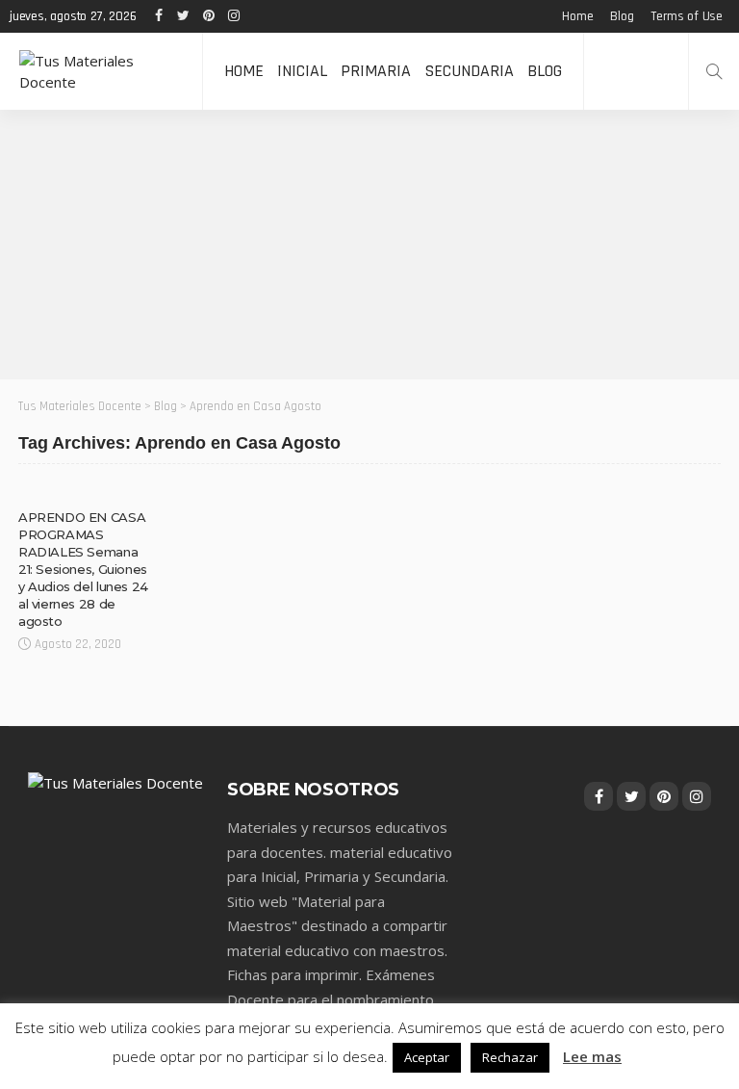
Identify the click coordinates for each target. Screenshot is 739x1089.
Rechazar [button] (510, 1057)
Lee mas (592, 1056)
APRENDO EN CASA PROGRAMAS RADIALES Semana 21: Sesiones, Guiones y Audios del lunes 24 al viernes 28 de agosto (83, 569)
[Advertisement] (369, 244)
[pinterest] (207, 16)
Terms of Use (686, 16)
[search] (714, 71)
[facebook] (157, 16)
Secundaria (469, 71)
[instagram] (232, 16)
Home (577, 16)
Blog (621, 16)
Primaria (376, 71)
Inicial (302, 71)
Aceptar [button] (426, 1057)
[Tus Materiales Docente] (101, 71)
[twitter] (182, 16)
